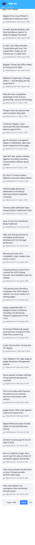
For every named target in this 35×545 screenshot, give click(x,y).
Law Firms (10, 7)
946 (30, 502)
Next (24, 502)
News (3, 7)
